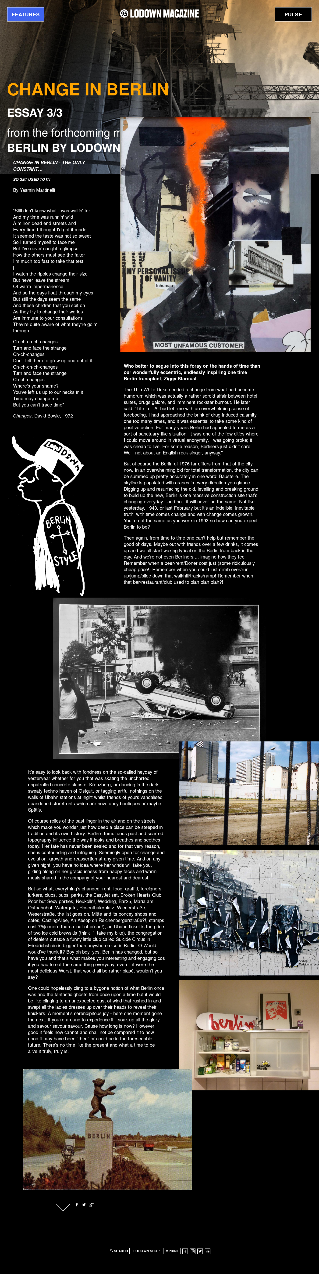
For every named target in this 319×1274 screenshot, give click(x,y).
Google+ (91, 1205)
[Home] (159, 13)
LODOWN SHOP (146, 1251)
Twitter (84, 1205)
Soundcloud (207, 1251)
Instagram (192, 1251)
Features (26, 14)
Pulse (293, 14)
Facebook (76, 1205)
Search (121, 1251)
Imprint (172, 1251)
